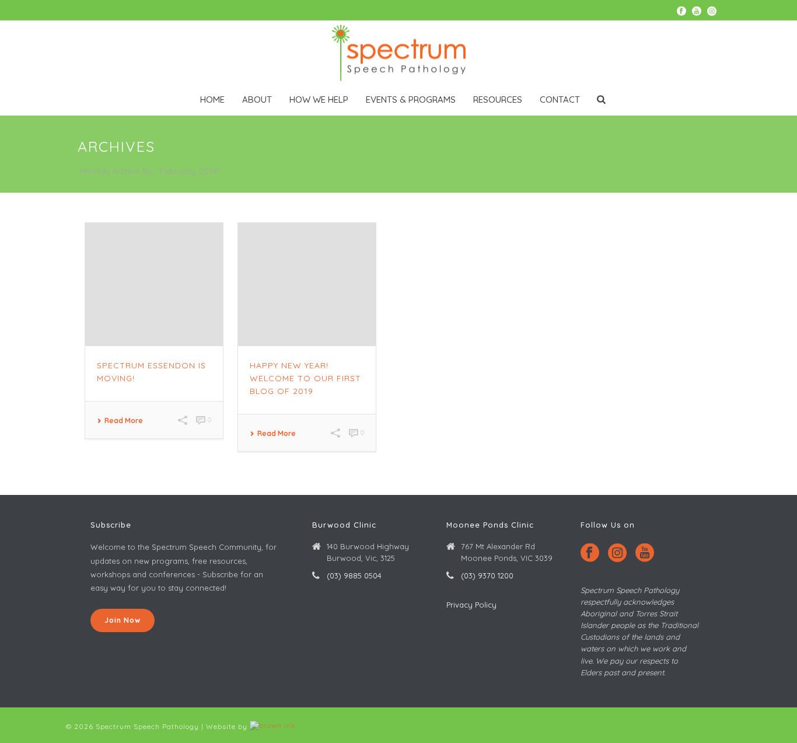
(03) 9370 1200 (487, 575)
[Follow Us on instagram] (617, 553)
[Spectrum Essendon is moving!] (154, 284)
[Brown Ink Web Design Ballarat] (273, 726)
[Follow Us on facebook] (590, 553)
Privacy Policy (471, 604)
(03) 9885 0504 (354, 575)
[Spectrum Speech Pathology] (398, 52)
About (257, 99)
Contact (560, 99)
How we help (318, 99)
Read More (123, 420)
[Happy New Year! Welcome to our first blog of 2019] (307, 284)
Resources (497, 99)
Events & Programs (411, 99)
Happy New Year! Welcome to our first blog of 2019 (305, 378)
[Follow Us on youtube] (644, 553)
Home (212, 99)
